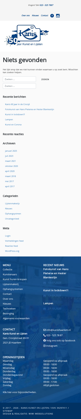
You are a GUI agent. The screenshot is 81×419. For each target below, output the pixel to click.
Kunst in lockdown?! (15, 114)
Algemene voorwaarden (16, 318)
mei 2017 (9, 181)
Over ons (25, 15)
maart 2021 (10, 161)
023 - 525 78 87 (54, 335)
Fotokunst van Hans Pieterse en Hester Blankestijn (29, 109)
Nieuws (35, 15)
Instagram (51, 345)
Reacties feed (11, 246)
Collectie (7, 269)
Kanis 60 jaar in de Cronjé (17, 104)
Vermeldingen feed (14, 241)
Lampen (9, 119)
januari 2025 (11, 151)
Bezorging (8, 313)
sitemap (8, 410)
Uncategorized (12, 218)
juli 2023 (9, 156)
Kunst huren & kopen (15, 279)
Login (8, 235)
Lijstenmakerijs (12, 203)
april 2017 (10, 186)
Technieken (9, 308)
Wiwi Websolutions (41, 413)
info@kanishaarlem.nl (58, 330)
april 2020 (10, 171)
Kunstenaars (10, 274)
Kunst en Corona (13, 124)
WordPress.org (12, 251)
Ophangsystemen (13, 289)
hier (9, 392)
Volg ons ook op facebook (60, 340)
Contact (44, 15)
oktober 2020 (11, 166)
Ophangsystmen (13, 213)
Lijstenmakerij (10, 284)
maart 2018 (10, 176)
